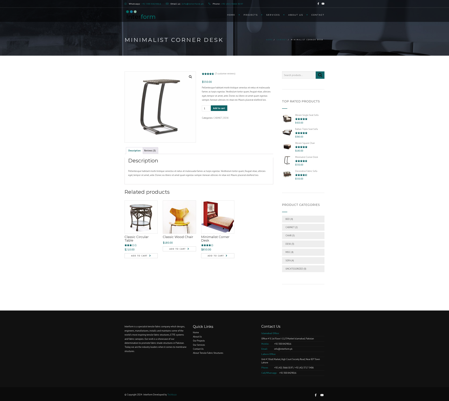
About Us (197, 336)
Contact (317, 15)
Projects (251, 15)
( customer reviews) (225, 73)
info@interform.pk (283, 348)
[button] (190, 77)
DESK (226, 117)
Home (231, 15)
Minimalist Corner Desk (215, 238)
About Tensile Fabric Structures (208, 352)
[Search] (320, 75)
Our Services (199, 344)
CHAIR (288, 235)
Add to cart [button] (139, 255)
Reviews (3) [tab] (150, 150)
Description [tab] (134, 150)
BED (288, 219)
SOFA (288, 260)
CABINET (282, 40)
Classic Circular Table (137, 238)
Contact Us (198, 348)
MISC (288, 252)
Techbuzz (172, 394)
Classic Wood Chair (178, 237)
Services (273, 15)
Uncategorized (294, 268)
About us (295, 15)
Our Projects (199, 340)
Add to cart (219, 108)
